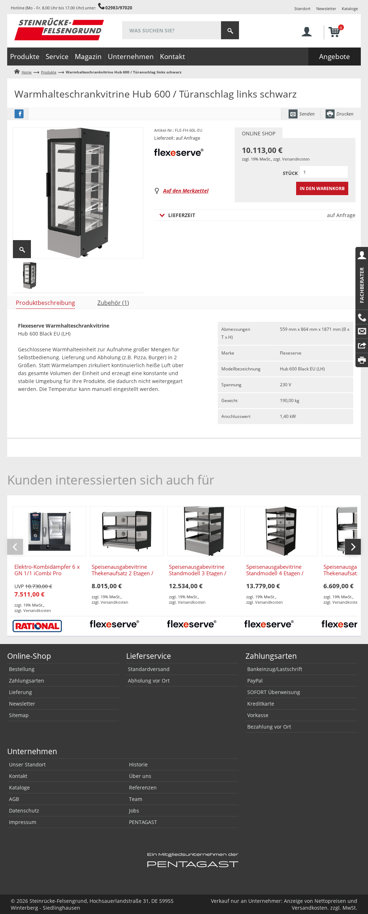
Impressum (22, 822)
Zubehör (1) (113, 303)
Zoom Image (22, 249)
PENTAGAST (143, 822)
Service (57, 56)
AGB (14, 799)
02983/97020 (118, 7)
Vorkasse (257, 715)
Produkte (25, 56)
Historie (138, 764)
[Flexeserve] (114, 623)
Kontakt (172, 56)
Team (135, 799)
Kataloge (350, 8)
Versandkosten (296, 159)
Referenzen (143, 787)
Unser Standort (27, 764)
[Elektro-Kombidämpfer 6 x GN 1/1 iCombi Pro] (49, 531)
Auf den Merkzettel (185, 190)
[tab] (42, 303)
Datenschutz (24, 810)
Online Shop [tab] (258, 133)
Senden (307, 114)
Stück (290, 173)
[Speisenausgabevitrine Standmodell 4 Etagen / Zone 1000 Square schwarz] (281, 531)
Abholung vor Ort (149, 680)
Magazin (88, 56)
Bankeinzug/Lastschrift (274, 669)
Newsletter (326, 8)
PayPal (255, 680)
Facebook (19, 113)
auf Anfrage (261, 215)
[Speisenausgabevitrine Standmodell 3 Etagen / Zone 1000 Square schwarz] (204, 531)
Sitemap (19, 715)
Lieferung (20, 692)
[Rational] (37, 625)
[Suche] (230, 30)
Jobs (134, 810)
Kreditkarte (260, 703)
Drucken (345, 114)
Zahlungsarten (26, 680)
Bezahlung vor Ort (269, 726)
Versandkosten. (310, 907)
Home (27, 72)
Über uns (140, 776)
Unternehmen (131, 56)
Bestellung (21, 669)
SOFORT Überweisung (273, 692)
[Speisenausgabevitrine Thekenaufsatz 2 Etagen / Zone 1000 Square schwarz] (127, 531)
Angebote (334, 56)
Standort (302, 8)
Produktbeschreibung (45, 303)
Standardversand (149, 669)
